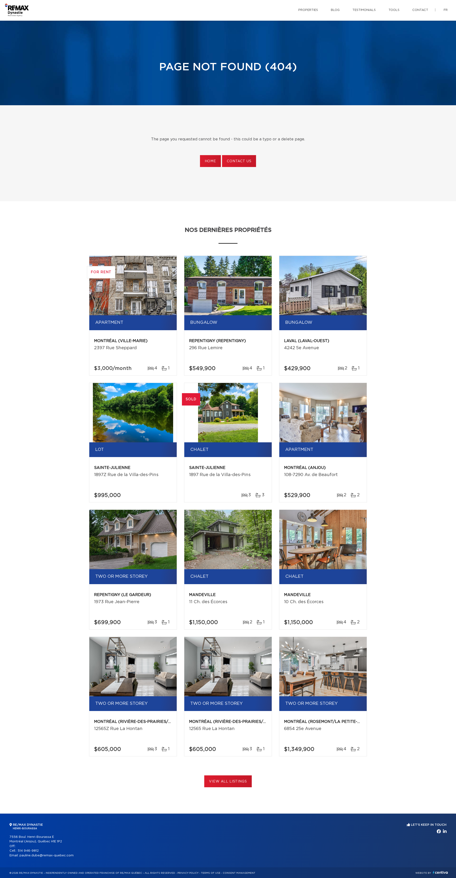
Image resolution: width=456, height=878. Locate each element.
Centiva (440, 872)
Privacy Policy (188, 873)
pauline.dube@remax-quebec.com (46, 855)
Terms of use (210, 873)
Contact (420, 10)
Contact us (239, 161)
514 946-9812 (28, 850)
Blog (335, 10)
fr (446, 10)
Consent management (239, 873)
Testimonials (364, 10)
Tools (394, 10)
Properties (308, 10)
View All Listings (228, 781)
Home (210, 161)
